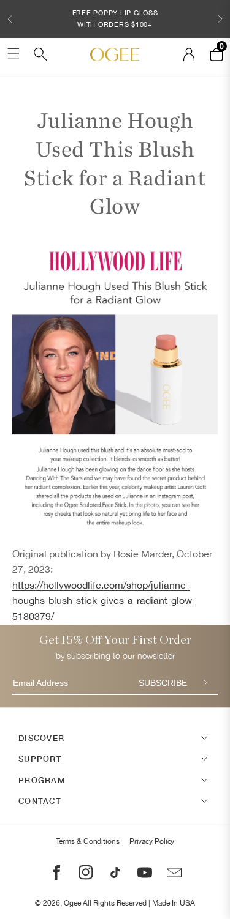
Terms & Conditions (88, 841)
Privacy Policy (152, 841)
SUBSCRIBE (163, 683)
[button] (10, 19)
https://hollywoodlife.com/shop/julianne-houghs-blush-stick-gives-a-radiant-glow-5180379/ (104, 600)
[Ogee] (114, 54)
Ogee (72, 903)
